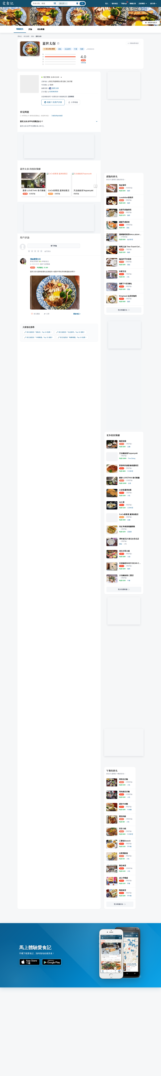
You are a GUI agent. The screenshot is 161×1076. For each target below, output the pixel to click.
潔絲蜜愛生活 (35, 259)
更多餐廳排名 (122, 310)
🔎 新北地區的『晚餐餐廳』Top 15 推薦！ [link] (72, 337)
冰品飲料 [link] (68, 49)
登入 (106, 3)
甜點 (32, 36)
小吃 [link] (125, 544)
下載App (124, 3)
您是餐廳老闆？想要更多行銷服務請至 (57, 96)
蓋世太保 (49, 43)
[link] (128, 191)
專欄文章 (133, 3)
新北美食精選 (50, 49)
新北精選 (26, 36)
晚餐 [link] (81, 49)
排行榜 (152, 3)
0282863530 (53, 92)
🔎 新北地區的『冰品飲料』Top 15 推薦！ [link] (70, 332)
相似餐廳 (40, 29)
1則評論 (83, 62)
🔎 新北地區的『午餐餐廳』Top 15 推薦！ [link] (38, 337)
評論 (30, 29)
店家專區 (142, 3)
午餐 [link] (75, 49)
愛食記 (20, 36)
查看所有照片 (152, 22)
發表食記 (115, 3)
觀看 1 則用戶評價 (54, 102)
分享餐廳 (74, 102)
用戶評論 (24, 237)
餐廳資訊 (19, 29)
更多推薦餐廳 (122, 589)
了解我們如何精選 (57, 116)
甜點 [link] (59, 49)
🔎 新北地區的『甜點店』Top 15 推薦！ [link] (38, 332)
